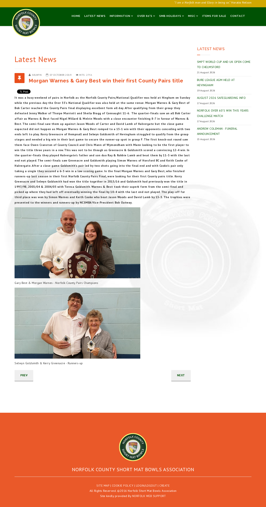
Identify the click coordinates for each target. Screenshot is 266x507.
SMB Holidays (170, 15)
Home (76, 15)
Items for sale (214, 15)
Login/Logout (146, 485)
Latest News (95, 15)
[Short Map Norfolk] (133, 447)
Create (164, 485)
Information (120, 15)
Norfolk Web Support (149, 496)
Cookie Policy (122, 485)
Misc (191, 15)
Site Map (102, 485)
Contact (237, 15)
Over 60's (144, 15)
